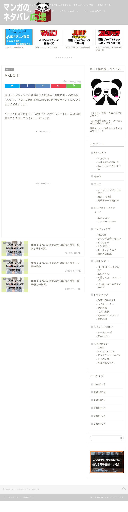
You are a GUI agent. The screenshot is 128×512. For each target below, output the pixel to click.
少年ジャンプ (101, 294)
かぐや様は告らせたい (109, 238)
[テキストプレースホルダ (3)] (107, 462)
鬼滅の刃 (102, 319)
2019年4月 (100, 408)
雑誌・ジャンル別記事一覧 (41, 11)
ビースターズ (105, 332)
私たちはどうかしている (109, 167)
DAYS (101, 348)
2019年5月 (100, 400)
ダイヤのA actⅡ (106, 351)
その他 (97, 176)
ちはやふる (103, 158)
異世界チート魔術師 (108, 200)
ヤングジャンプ (102, 229)
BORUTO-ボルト (107, 300)
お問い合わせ (33, 5)
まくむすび (103, 242)
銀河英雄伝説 (105, 254)
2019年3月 (100, 416)
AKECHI (9, 69)
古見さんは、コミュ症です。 (109, 278)
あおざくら (103, 274)
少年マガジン (101, 344)
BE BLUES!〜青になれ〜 (109, 268)
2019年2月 (100, 424)
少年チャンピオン (103, 327)
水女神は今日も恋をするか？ (109, 285)
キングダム (103, 246)
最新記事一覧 (104, 5)
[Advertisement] (43, 156)
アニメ (97, 184)
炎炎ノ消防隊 (105, 196)
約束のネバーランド (108, 315)
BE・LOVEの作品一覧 (95, 11)
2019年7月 (100, 384)
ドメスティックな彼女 (109, 355)
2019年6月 (100, 392)
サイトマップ (12, 497)
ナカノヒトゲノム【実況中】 (109, 191)
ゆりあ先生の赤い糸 (108, 162)
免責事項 (27, 497)
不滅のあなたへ (106, 363)
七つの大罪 (103, 359)
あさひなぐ (103, 218)
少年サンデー (101, 261)
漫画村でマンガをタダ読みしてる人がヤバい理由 (69, 5)
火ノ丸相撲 (103, 311)
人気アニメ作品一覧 (69, 11)
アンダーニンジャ (107, 221)
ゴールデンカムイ (107, 250)
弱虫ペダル (103, 336)
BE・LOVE (100, 153)
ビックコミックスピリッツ (104, 210)
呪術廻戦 (102, 308)
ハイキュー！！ (106, 304)
